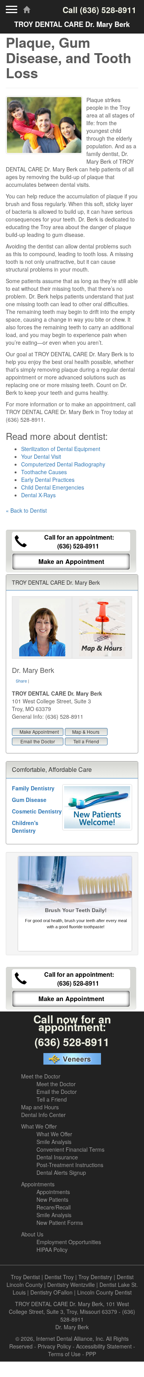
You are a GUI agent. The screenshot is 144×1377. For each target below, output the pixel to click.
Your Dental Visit (41, 456)
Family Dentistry (33, 788)
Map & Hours (85, 731)
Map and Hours (40, 1107)
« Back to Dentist (26, 510)
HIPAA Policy (52, 1249)
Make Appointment (39, 731)
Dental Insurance (57, 1157)
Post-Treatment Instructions (69, 1165)
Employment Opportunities (68, 1242)
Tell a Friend (86, 741)
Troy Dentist (25, 1277)
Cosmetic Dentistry (37, 811)
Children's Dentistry (25, 826)
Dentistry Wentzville (71, 1284)
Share (21, 681)
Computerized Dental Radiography (63, 464)
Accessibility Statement (104, 1346)
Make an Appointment (71, 561)
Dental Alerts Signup (61, 1172)
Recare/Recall (53, 1207)
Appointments (38, 1184)
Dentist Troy (59, 1277)
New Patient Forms (59, 1222)
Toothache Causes (44, 472)
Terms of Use (64, 1354)
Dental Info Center (43, 1115)
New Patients (52, 1199)
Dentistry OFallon (51, 1292)
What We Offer (39, 1126)
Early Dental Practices (47, 479)
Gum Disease (29, 799)
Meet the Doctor (40, 1076)
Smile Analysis (53, 1142)
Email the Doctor (37, 741)
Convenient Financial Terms (70, 1149)
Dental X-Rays (38, 495)
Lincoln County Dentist (104, 1292)
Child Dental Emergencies (52, 487)
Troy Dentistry (95, 1277)
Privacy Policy (54, 1346)
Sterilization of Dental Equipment (60, 449)
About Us (32, 1234)
